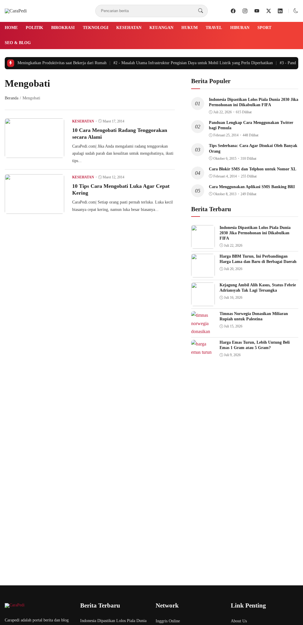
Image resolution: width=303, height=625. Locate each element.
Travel (214, 27)
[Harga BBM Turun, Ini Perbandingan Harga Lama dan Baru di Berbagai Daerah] (203, 273)
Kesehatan (128, 27)
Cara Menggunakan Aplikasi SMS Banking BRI (252, 187)
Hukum (189, 27)
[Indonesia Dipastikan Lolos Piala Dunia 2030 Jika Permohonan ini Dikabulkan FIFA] (203, 244)
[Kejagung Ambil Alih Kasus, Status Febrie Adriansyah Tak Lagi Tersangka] (203, 301)
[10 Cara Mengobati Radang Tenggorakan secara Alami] (34, 153)
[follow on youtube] (256, 10)
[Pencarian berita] (200, 11)
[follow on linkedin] (280, 10)
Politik (34, 27)
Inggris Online (168, 621)
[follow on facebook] (233, 10)
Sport (264, 27)
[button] (296, 10)
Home (11, 27)
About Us (239, 621)
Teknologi (95, 27)
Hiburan (239, 27)
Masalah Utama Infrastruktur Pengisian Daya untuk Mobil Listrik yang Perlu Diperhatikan (190, 63)
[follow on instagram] (245, 10)
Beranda (11, 98)
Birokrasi (63, 27)
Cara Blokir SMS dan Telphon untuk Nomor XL (252, 169)
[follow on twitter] (268, 10)
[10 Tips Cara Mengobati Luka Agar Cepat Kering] (34, 209)
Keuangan (161, 27)
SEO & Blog (18, 43)
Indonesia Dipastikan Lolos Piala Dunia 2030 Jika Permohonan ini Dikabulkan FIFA (255, 232)
